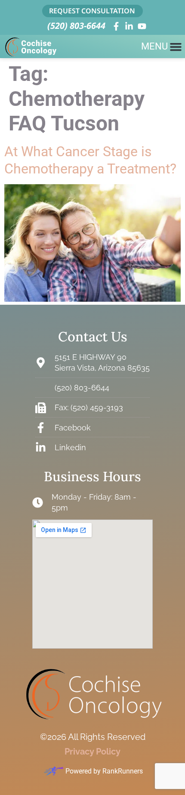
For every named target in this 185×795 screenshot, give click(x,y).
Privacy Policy (92, 751)
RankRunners (122, 771)
